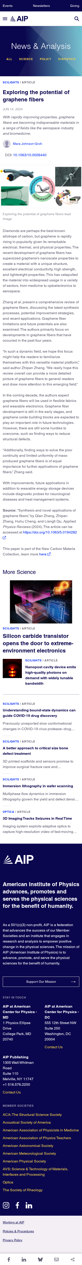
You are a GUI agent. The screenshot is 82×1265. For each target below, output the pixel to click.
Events (8, 6)
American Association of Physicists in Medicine (41, 1130)
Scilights (11, 82)
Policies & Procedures (18, 1231)
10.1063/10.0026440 (29, 155)
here (42, 554)
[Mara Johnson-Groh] (7, 144)
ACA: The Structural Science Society (32, 1114)
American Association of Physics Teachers (37, 1138)
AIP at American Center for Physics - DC (62, 1011)
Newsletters (41, 6)
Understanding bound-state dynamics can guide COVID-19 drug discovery (39, 713)
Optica (8, 811)
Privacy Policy (12, 1240)
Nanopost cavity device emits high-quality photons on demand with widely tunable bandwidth (50, 675)
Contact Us (54, 1047)
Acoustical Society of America (27, 1122)
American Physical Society (24, 1161)
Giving (74, 6)
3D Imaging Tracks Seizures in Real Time (37, 818)
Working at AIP (13, 1222)
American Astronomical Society (28, 1146)
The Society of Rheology (23, 1190)
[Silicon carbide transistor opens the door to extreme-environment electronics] (41, 601)
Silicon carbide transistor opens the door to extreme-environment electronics (38, 643)
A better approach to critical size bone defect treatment (35, 751)
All (9, 59)
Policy (45, 59)
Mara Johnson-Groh (27, 143)
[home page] (21, 18)
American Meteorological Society (29, 1153)
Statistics (67, 59)
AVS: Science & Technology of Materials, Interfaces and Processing (35, 1172)
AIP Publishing (15, 1057)
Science (26, 59)
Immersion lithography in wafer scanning (38, 786)
